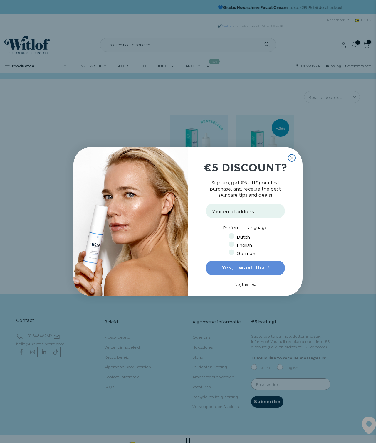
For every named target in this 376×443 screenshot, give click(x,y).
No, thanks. (245, 284)
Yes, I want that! (245, 268)
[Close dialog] (291, 157)
